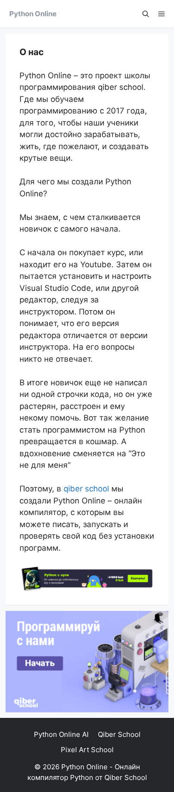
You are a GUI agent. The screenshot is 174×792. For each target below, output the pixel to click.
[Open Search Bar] (146, 14)
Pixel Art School (87, 749)
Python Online (33, 13)
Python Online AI (61, 734)
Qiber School (119, 734)
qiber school (86, 488)
